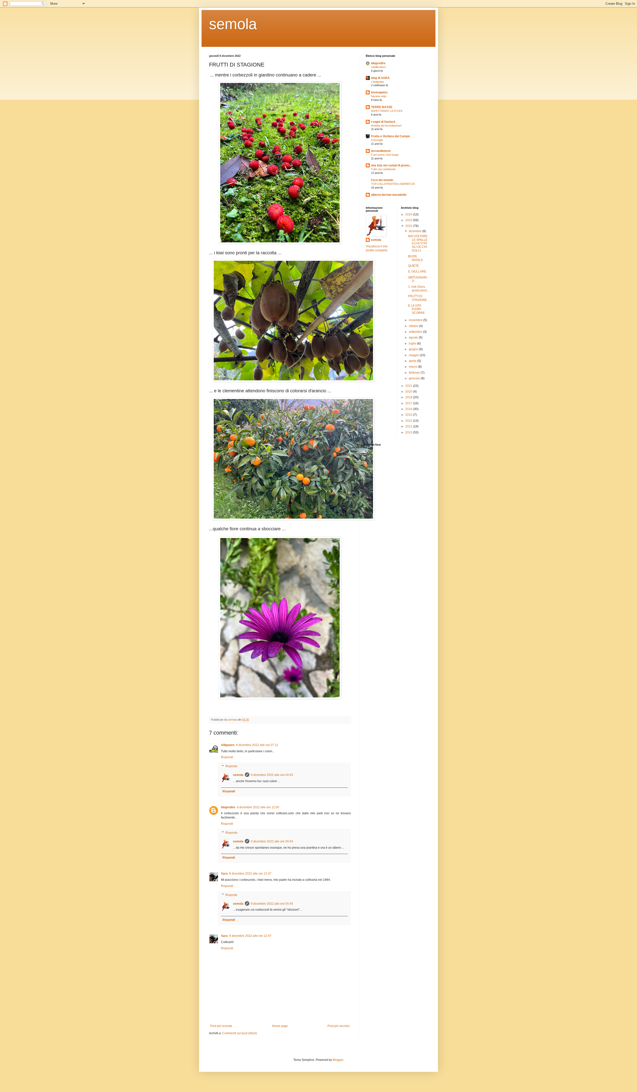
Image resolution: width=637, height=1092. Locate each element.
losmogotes (379, 92)
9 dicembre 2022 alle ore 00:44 (272, 841)
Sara (224, 873)
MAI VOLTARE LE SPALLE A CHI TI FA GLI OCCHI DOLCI (417, 243)
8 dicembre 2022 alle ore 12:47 (250, 873)
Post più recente (221, 1026)
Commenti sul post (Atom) (239, 1033)
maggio (414, 355)
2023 (409, 220)
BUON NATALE (415, 258)
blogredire (228, 807)
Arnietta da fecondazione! (386, 125)
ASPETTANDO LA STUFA (386, 110)
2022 (409, 226)
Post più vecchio (338, 1026)
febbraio (415, 372)
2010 (409, 432)
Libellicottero (378, 67)
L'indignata (377, 81)
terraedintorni (380, 151)
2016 (409, 409)
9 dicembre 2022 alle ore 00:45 (272, 903)
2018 (409, 397)
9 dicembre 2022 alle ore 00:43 (272, 775)
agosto (414, 337)
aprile (413, 361)
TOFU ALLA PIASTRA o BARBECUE (393, 183)
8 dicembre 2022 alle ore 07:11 (257, 745)
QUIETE (413, 266)
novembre (416, 320)
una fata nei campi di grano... (391, 165)
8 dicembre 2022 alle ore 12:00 (258, 807)
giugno (414, 349)
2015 (409, 414)
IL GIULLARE (417, 271)
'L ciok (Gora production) (417, 288)
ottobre (414, 326)
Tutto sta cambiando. (383, 169)
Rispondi (227, 757)
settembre (416, 332)
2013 (409, 420)
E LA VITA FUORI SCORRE (416, 309)
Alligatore (228, 745)
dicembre (415, 231)
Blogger (338, 1060)
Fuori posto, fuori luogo (385, 154)
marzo (413, 366)
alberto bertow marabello (388, 195)
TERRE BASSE (381, 107)
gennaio (415, 378)
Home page (280, 1026)
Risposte (231, 766)
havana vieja (378, 96)
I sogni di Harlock (383, 122)
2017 (409, 403)
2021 (409, 386)
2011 (409, 426)
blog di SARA (380, 78)
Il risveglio (377, 139)
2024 (409, 214)
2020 (409, 391)
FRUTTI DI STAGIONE (417, 297)
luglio (413, 343)
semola (233, 24)
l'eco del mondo (382, 180)
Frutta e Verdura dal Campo (390, 136)
